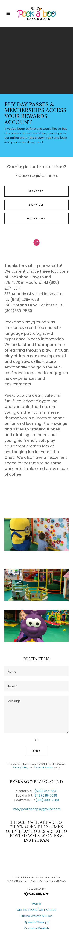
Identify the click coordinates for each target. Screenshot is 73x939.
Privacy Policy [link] (20, 767)
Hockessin (36, 218)
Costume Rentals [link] (36, 928)
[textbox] (36, 671)
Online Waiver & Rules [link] (36, 916)
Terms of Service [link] (43, 767)
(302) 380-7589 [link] (47, 800)
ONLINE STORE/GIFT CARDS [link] (36, 910)
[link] (36, 13)
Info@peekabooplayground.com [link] (36, 809)
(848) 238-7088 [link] (45, 795)
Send (36, 751)
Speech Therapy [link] (36, 922)
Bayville (36, 204)
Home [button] (36, 903)
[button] (5, 13)
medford (36, 191)
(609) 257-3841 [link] (46, 791)
